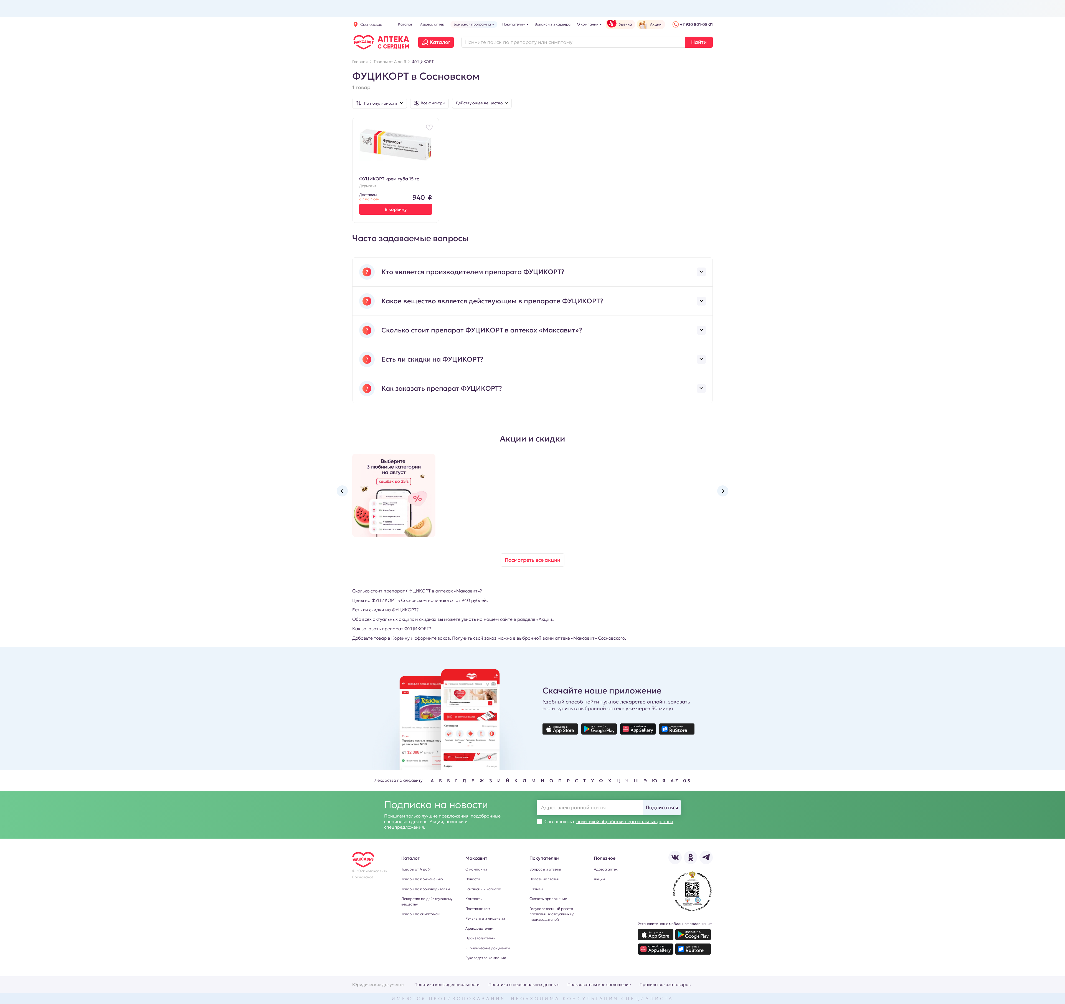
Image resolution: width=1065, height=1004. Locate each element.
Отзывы (536, 889)
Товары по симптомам (420, 914)
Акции (599, 879)
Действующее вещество (479, 102)
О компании (476, 869)
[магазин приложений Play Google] (599, 729)
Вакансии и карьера (483, 889)
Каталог (440, 42)
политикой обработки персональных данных (624, 821)
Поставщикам (477, 908)
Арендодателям (479, 928)
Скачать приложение (548, 898)
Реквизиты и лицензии (485, 918)
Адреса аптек (606, 869)
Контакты (473, 898)
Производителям (480, 938)
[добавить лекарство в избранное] (429, 127)
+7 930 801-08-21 (696, 24)
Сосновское (371, 24)
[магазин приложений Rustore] (676, 729)
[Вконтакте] (675, 857)
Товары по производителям (425, 889)
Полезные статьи (544, 879)
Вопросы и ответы (545, 869)
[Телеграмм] (706, 857)
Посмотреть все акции (532, 560)
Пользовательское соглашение (599, 984)
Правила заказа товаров (665, 984)
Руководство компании (485, 957)
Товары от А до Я (415, 869)
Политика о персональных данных (523, 984)
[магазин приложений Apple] (560, 729)
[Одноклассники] (690, 857)
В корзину (396, 209)
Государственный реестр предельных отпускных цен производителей (553, 914)
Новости (472, 879)
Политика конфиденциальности (447, 984)
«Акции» (545, 619)
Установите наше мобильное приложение (675, 923)
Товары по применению (422, 879)
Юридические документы (487, 948)
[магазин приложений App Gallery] (638, 729)
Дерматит (367, 186)
